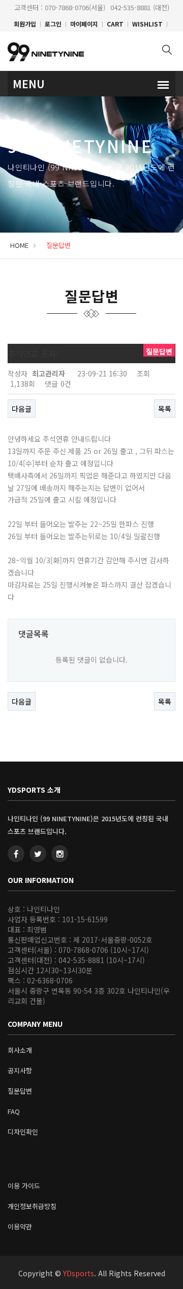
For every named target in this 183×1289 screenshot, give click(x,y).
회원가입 (25, 23)
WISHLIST (147, 23)
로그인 (53, 23)
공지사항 (20, 1070)
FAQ (14, 1111)
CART (115, 23)
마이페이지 (84, 23)
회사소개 (20, 1050)
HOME (19, 245)
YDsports (78, 1273)
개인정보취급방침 (32, 1206)
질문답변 (20, 1091)
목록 (164, 408)
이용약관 (20, 1226)
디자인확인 (23, 1131)
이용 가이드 (24, 1186)
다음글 (22, 408)
